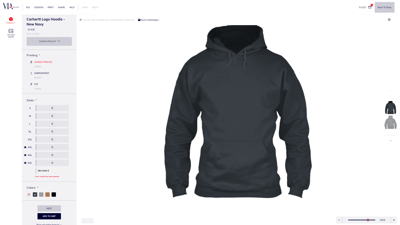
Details (37, 66)
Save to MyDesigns (149, 20)
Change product (47, 41)
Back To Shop (384, 7)
